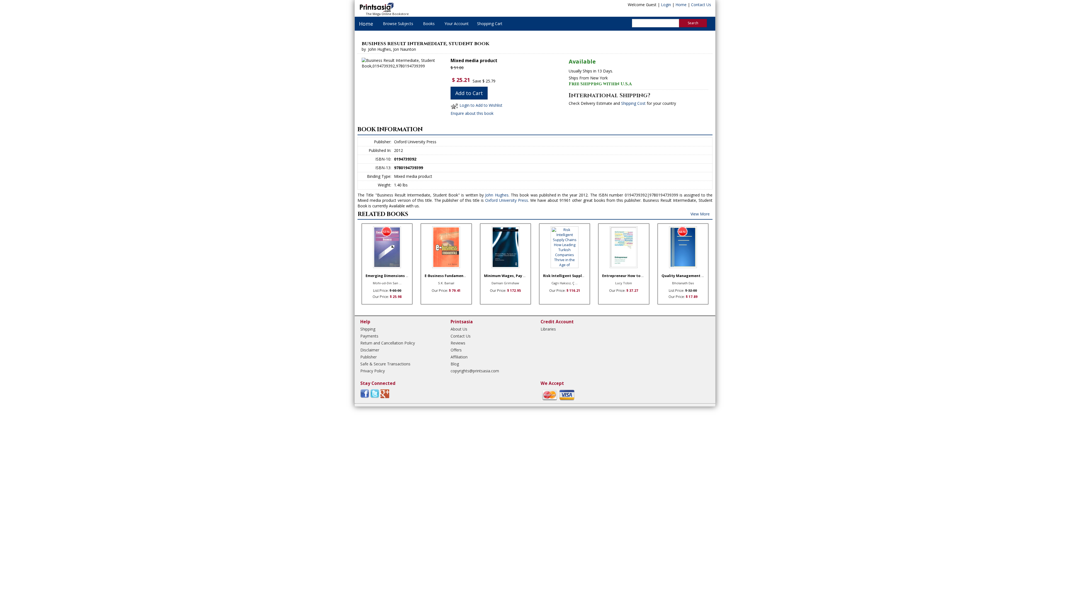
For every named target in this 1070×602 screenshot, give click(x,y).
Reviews (458, 343)
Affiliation (459, 357)
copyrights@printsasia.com (475, 370)
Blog (455, 363)
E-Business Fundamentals (448, 275)
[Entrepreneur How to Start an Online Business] (624, 247)
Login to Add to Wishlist (480, 105)
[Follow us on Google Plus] (384, 393)
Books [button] (429, 23)
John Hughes (496, 195)
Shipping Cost (633, 103)
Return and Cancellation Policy (387, 343)
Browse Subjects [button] (398, 23)
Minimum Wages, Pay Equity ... (511, 275)
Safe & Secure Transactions (385, 363)
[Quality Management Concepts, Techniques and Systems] (683, 247)
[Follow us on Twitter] (374, 393)
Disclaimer (369, 350)
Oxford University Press (506, 200)
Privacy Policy (372, 370)
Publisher (368, 357)
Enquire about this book (472, 113)
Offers (456, 350)
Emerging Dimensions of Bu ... (392, 275)
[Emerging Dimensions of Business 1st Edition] (387, 247)
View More (700, 214)
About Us (459, 329)
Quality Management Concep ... (690, 275)
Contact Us (701, 4)
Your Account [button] (456, 23)
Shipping (367, 329)
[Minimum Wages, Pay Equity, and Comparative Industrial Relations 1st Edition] (505, 247)
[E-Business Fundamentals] (446, 247)
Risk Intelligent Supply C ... (567, 275)
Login (666, 4)
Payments (369, 336)
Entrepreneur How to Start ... (628, 275)
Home (681, 4)
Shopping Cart (489, 23)
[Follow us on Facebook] (364, 393)
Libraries (548, 329)
